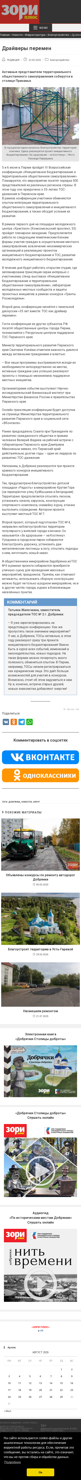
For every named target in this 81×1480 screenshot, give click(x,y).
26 (30, 1397)
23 (71, 1390)
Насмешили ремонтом (40, 1011)
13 (40, 1383)
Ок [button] (40, 1472)
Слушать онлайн (40, 1217)
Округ (36, 802)
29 (61, 1397)
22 (61, 1390)
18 (19, 1390)
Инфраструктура (35, 34)
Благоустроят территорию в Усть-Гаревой (40, 949)
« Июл (7, 1411)
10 (9, 1383)
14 (51, 1383)
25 (19, 1397)
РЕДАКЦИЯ (13, 60)
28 (51, 1397)
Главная (5, 34)
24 (9, 1397)
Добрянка (14, 802)
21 (51, 1390)
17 (9, 1390)
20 (40, 1390)
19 (30, 1390)
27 (40, 1397)
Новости (17, 34)
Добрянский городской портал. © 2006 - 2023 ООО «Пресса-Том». (58, 1430)
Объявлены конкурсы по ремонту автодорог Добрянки (40, 877)
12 (30, 1383)
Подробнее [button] (12, 1462)
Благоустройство (58, 34)
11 (19, 1383)
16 (71, 1383)
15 (61, 1383)
